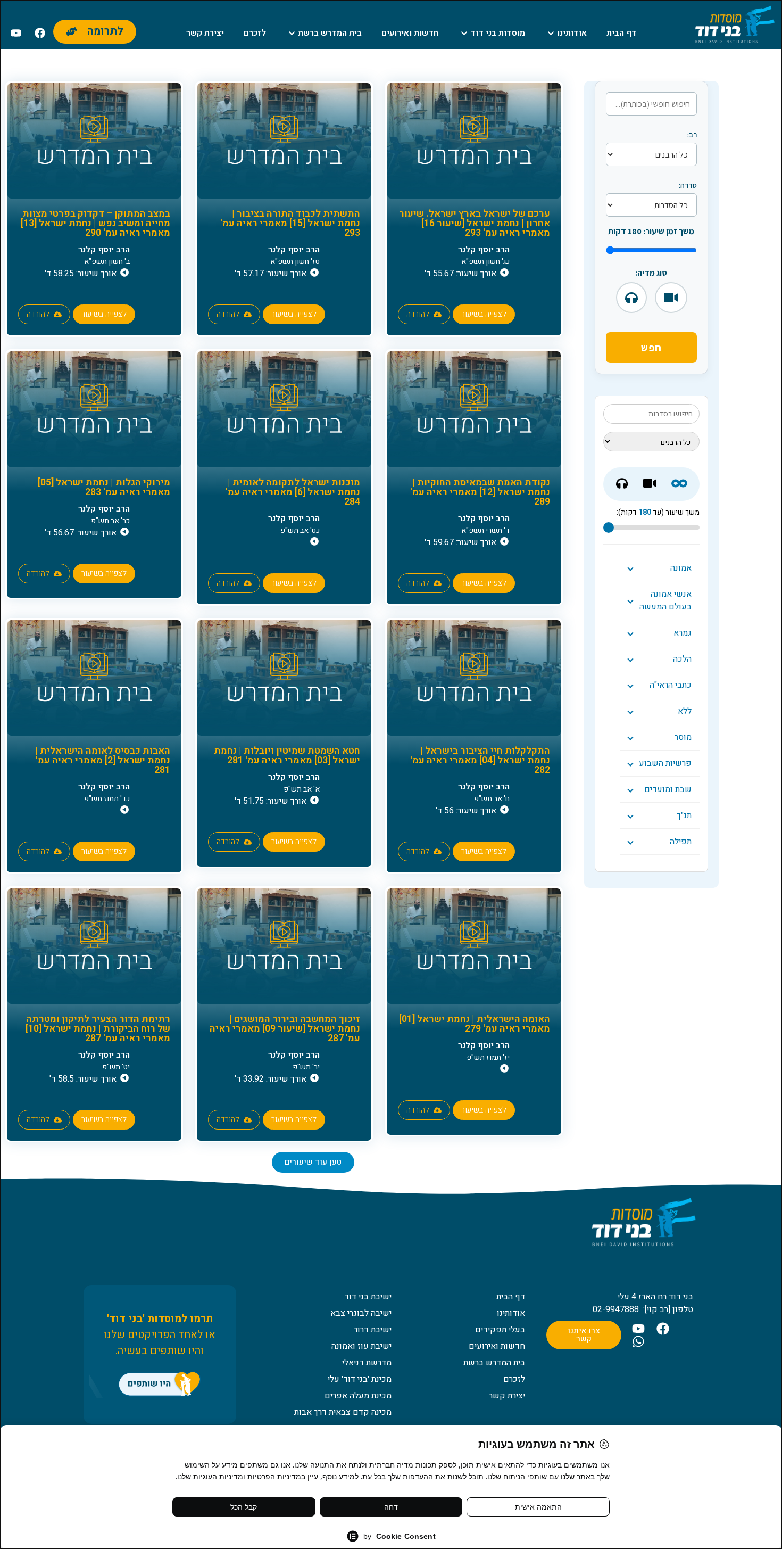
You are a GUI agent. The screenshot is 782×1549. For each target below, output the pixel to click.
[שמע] (631, 297)
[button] (313, 1162)
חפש (651, 348)
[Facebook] (40, 33)
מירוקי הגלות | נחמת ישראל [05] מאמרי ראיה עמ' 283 (104, 487)
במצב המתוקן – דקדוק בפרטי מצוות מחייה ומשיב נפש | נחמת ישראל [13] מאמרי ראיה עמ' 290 (95, 223)
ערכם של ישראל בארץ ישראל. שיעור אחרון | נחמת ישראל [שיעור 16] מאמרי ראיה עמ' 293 (474, 223)
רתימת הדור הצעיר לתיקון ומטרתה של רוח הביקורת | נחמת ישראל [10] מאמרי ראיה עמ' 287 (98, 1028)
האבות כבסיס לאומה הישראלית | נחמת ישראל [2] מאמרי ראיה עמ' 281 (102, 760)
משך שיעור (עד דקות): (658, 512)
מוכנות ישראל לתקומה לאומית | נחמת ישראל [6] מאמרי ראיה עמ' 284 (293, 492)
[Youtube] (16, 33)
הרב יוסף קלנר (484, 249)
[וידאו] (671, 297)
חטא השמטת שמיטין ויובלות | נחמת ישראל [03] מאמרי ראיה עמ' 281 (287, 756)
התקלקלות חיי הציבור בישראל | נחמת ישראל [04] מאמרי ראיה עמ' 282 (480, 760)
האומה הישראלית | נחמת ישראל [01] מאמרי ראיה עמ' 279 (474, 1024)
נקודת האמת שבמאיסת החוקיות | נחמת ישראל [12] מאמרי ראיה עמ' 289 (480, 492)
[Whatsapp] (638, 1341)
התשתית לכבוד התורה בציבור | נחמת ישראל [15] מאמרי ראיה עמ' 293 (290, 223)
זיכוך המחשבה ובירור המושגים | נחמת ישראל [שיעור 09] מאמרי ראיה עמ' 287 (285, 1028)
